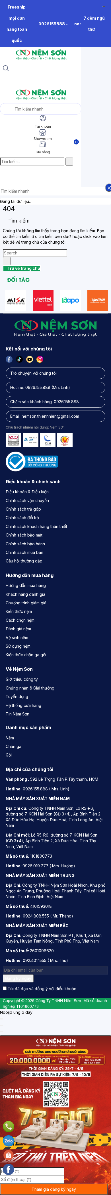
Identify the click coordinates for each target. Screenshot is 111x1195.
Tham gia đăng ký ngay (54, 1189)
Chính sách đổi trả (22, 517)
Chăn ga (13, 746)
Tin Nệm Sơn (17, 713)
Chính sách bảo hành (25, 543)
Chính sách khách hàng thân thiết (36, 526)
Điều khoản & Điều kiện (27, 491)
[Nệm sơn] (40, 60)
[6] (15, 300)
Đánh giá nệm (18, 628)
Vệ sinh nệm (17, 637)
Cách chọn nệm (20, 620)
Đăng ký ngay (18, 978)
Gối (9, 755)
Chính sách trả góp (23, 509)
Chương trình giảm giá (26, 602)
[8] (70, 300)
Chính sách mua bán (24, 552)
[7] (43, 300)
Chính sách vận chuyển (27, 500)
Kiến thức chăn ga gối (26, 654)
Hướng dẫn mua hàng (26, 585)
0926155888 (51, 23)
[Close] (1, 1018)
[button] (4, 173)
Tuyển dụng (17, 696)
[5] (97, 300)
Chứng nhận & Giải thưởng (30, 688)
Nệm (10, 737)
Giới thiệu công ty (22, 679)
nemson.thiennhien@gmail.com (50, 416)
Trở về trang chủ (23, 268)
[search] (5, 69)
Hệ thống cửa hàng (23, 705)
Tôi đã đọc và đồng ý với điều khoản (42, 988)
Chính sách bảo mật (24, 535)
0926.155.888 (37, 387)
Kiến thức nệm (19, 611)
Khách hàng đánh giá (25, 594)
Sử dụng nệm (18, 646)
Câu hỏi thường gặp (24, 560)
